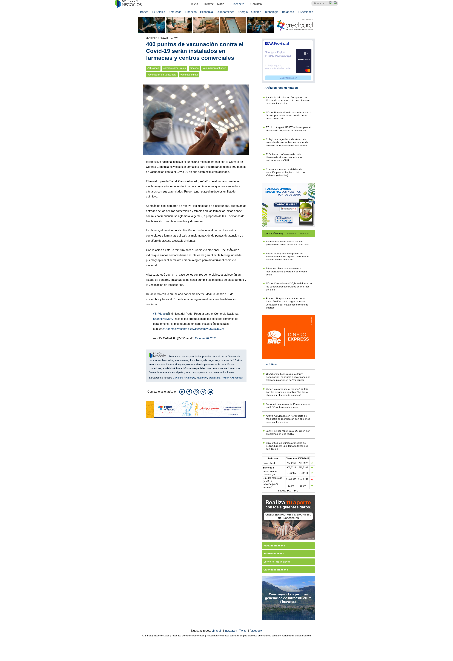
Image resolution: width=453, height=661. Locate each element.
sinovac (194, 68)
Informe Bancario (273, 553)
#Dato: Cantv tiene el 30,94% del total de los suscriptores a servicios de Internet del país (289, 286)
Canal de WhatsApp (184, 377)
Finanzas (191, 11)
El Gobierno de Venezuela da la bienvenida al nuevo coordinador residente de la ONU (284, 157)
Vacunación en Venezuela (161, 74)
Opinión (256, 11)
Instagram (214, 377)
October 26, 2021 (206, 338)
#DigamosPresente (175, 328)
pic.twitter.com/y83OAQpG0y (206, 328)
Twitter (225, 377)
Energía (243, 11)
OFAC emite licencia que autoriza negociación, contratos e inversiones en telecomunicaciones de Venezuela (288, 377)
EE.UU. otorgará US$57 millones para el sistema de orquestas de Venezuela (288, 129)
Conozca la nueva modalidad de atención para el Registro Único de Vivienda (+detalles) (285, 172)
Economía (206, 11)
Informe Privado (214, 3)
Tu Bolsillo (158, 11)
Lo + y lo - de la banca (276, 561)
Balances (288, 11)
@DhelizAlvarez (163, 318)
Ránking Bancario (274, 545)
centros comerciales (174, 68)
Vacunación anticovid (214, 68)
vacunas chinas (189, 74)
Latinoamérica (225, 11)
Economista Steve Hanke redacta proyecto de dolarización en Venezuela (287, 243)
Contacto (256, 3)
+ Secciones (305, 11)
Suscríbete (237, 3)
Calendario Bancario (275, 569)
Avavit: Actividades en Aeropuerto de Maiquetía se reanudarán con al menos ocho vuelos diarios (288, 100)
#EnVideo (159, 313)
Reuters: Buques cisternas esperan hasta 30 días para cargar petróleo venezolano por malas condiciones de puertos (287, 303)
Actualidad (153, 68)
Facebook (237, 377)
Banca (144, 11)
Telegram (202, 377)
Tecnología (272, 11)
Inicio (194, 3)
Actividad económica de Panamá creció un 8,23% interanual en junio (288, 405)
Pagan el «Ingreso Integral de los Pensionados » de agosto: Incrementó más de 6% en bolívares (287, 256)
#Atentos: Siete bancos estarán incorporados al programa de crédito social (286, 271)
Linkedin (217, 630)
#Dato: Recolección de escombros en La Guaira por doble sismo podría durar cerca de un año (288, 115)
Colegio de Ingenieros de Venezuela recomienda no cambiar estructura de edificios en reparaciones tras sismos (287, 142)
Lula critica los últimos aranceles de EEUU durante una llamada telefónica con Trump (287, 445)
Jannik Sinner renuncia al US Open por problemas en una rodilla (288, 432)
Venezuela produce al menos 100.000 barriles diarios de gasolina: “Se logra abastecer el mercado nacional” (287, 392)
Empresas (175, 11)
